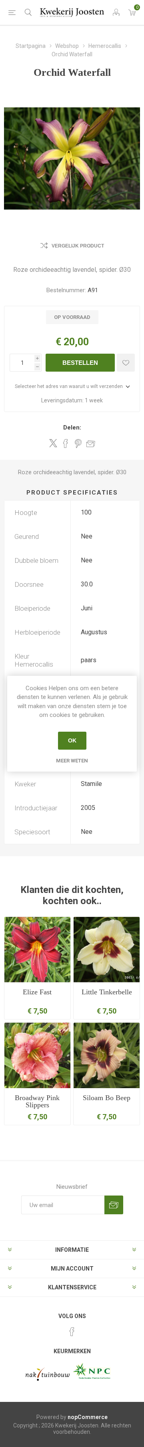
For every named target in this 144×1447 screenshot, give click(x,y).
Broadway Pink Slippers (37, 1101)
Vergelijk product (78, 246)
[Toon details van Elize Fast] (37, 950)
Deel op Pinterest (78, 443)
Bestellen (80, 362)
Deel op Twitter (53, 443)
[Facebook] (72, 1331)
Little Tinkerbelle (107, 992)
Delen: (72, 427)
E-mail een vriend (90, 443)
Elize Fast (37, 992)
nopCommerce (88, 1417)
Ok (72, 740)
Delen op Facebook (65, 443)
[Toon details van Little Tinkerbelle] (107, 950)
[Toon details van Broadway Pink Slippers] (37, 1056)
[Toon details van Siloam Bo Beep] (107, 1056)
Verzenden (113, 1205)
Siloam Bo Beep (106, 1097)
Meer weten (72, 761)
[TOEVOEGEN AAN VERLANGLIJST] (126, 363)
